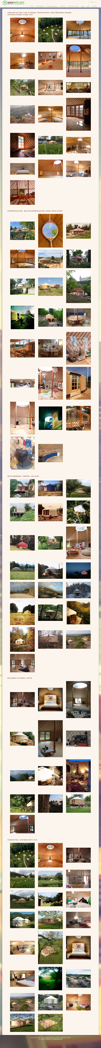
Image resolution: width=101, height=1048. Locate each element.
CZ (95, 2)
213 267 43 (47, 1039)
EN (89, 2)
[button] (40, 6)
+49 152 (43, 1039)
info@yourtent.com (58, 1039)
